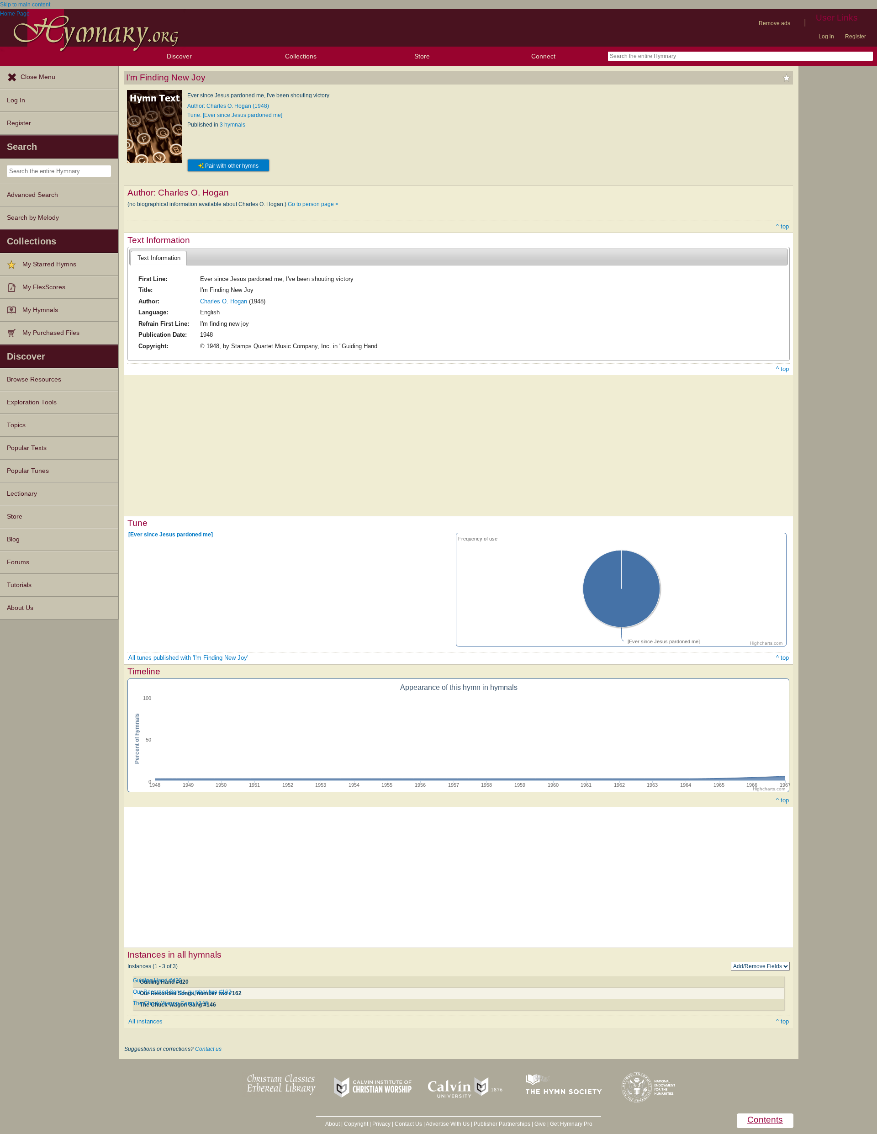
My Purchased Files (50, 332)
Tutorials (19, 585)
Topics (16, 425)
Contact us (208, 1049)
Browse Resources (34, 379)
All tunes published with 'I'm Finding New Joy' (188, 657)
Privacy (381, 1124)
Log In (16, 100)
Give (540, 1124)
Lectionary (22, 493)
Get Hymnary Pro (571, 1124)
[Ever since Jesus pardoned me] (170, 534)
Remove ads (774, 23)
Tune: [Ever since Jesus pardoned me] (234, 115)
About (332, 1124)
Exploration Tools (32, 402)
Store (422, 56)
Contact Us (408, 1124)
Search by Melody (33, 217)
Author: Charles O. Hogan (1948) (228, 106)
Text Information (158, 257)
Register (855, 36)
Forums (18, 562)
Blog (13, 539)
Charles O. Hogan (223, 301)
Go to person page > (313, 204)
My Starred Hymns (49, 264)
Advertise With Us (448, 1124)
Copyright (356, 1124)
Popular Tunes (28, 470)
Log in (826, 36)
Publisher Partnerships (502, 1124)
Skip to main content (25, 4)
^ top (782, 226)
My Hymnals (40, 310)
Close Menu (38, 77)
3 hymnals (232, 125)
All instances (145, 1021)
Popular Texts (27, 448)
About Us (20, 607)
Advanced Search (32, 194)
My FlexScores (43, 287)
